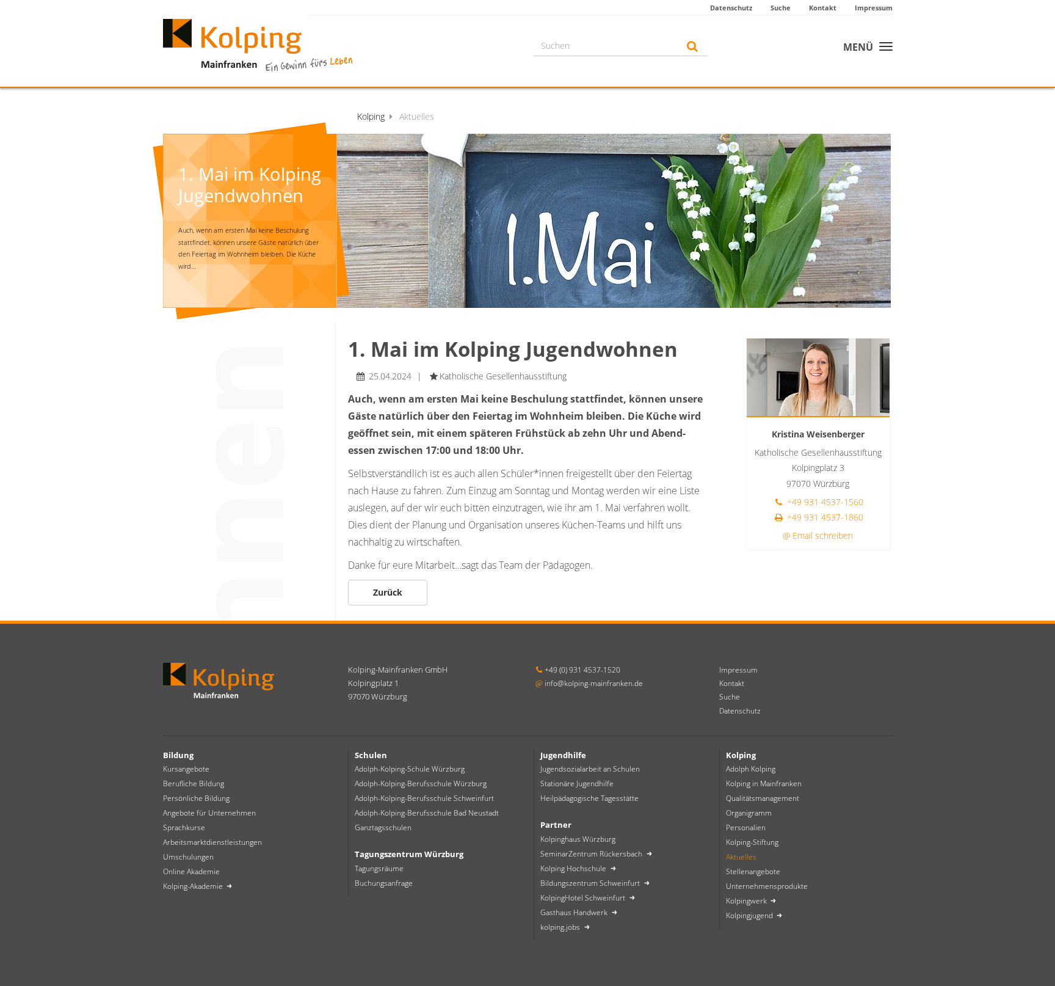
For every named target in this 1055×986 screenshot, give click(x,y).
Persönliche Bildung (196, 798)
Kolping (371, 116)
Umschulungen (188, 856)
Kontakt (822, 7)
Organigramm (749, 812)
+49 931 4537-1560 (824, 502)
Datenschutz (731, 7)
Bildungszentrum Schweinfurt (591, 883)
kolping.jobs (561, 927)
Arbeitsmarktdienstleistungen (212, 842)
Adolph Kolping (750, 768)
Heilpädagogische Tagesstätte (589, 798)
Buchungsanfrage (384, 883)
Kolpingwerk (747, 900)
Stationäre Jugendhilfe (577, 783)
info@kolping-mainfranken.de (594, 683)
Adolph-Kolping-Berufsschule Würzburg (421, 783)
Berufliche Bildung (193, 783)
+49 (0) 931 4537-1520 (582, 669)
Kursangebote (186, 768)
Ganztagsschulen (383, 827)
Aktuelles (741, 856)
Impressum (874, 7)
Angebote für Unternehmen (209, 812)
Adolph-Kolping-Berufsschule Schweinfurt (424, 798)
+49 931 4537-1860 (824, 517)
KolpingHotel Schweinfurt (583, 897)
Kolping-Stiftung (752, 842)
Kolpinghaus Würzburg (577, 839)
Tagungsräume (379, 868)
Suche (780, 7)
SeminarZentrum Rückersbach (592, 853)
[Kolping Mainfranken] (257, 43)
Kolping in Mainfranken (764, 783)
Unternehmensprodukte (767, 886)
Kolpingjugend (750, 915)
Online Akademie (191, 871)
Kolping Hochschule (574, 868)
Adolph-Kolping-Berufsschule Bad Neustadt (427, 812)
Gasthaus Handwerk (574, 912)
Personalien (746, 827)
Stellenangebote (753, 871)
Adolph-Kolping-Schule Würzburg (410, 768)
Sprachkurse (184, 827)
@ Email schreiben (818, 535)
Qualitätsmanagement (762, 798)
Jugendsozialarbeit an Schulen (590, 768)
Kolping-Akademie (194, 886)
